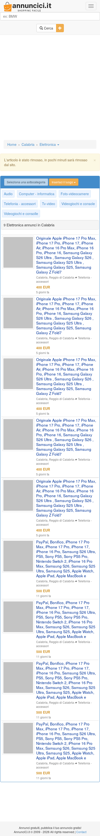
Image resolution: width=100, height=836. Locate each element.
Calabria (28, 144)
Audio (8, 193)
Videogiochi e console (78, 203)
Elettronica (48, 144)
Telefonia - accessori (20, 203)
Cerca (48, 28)
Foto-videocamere (75, 193)
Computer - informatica (36, 193)
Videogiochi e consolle (21, 213)
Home (12, 144)
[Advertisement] (50, 88)
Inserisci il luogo (63, 182)
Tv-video (48, 203)
